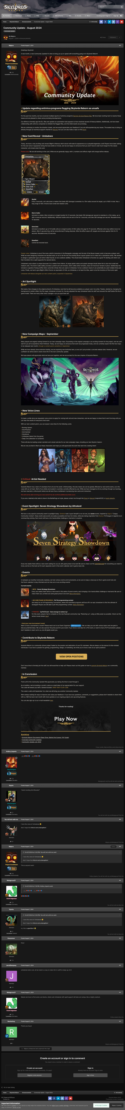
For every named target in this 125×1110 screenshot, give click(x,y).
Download (18, 16)
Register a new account (34, 1075)
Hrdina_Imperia (11, 751)
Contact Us (6, 1099)
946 (12, 72)
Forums (7, 16)
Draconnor (11, 938)
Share (103, 37)
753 (12, 902)
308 (12, 778)
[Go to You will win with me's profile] (11, 830)
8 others (117, 747)
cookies (13, 1105)
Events (79, 16)
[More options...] (120, 45)
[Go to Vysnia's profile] (11, 920)
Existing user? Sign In (104, 16)
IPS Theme (4, 1097)
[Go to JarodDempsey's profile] (11, 976)
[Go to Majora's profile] (5, 37)
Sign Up (115, 16)
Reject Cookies (116, 1105)
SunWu (102, 747)
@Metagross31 (75, 625)
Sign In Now (90, 1075)
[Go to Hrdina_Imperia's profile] (11, 762)
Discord (46, 16)
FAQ (37, 16)
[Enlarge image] (35, 174)
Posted (27, 45)
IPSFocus (12, 1097)
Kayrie (11, 785)
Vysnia (11, 909)
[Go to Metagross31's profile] (11, 891)
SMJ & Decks (59, 16)
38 (12, 841)
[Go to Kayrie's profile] (11, 796)
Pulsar (97, 747)
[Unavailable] (70, 80)
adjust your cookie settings (60, 1105)
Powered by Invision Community (115, 1099)
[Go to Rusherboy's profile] (11, 1032)
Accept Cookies (102, 1105)
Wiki (69, 16)
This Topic (114, 7)
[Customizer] (121, 16)
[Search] (122, 7)
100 (12, 987)
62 (12, 931)
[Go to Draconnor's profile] (11, 949)
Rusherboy (11, 1021)
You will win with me (113, 781)
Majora (13, 36)
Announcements (25, 38)
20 (12, 812)
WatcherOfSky (108, 747)
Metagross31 (101, 781)
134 (12, 960)
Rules (29, 16)
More (88, 16)
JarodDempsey (11, 965)
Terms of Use (16, 1107)
